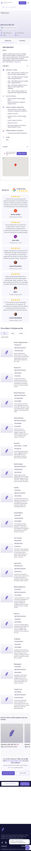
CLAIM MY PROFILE (8, 773)
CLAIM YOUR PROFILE (10, 783)
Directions (21, 153)
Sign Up (22, 2)
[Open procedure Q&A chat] (27, 847)
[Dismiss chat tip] (28, 841)
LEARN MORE (22, 773)
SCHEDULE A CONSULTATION (25, 783)
